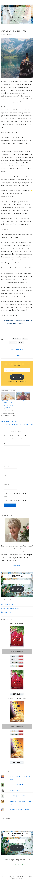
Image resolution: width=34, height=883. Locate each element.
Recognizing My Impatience (10, 608)
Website (6, 484)
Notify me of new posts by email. (15, 500)
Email (6, 476)
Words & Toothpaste (16, 790)
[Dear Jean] (23, 396)
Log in (20, 878)
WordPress (15, 878)
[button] (17, 58)
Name (6, 467)
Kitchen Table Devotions (17, 13)
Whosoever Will (17, 624)
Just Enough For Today (17, 796)
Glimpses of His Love (17, 699)
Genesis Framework (26, 877)
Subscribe (17, 377)
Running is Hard (6, 612)
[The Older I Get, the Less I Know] (8, 396)
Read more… (17, 566)
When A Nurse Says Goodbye (19, 809)
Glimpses (17, 355)
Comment (7, 444)
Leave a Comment (17, 349)
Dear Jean (23, 401)
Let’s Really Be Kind (7, 604)
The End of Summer (16, 785)
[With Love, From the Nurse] (8, 410)
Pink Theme (16, 877)
